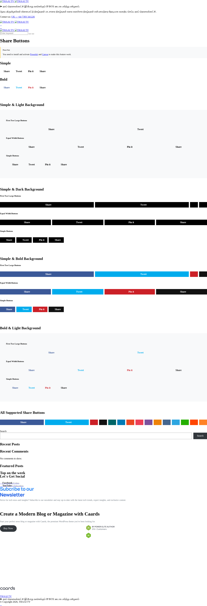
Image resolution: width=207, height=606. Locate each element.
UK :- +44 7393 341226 (23, 16)
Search (3, 431)
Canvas (45, 54)
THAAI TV (6, 596)
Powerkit (34, 54)
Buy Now (8, 528)
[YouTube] (1, 27)
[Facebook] (1, 24)
